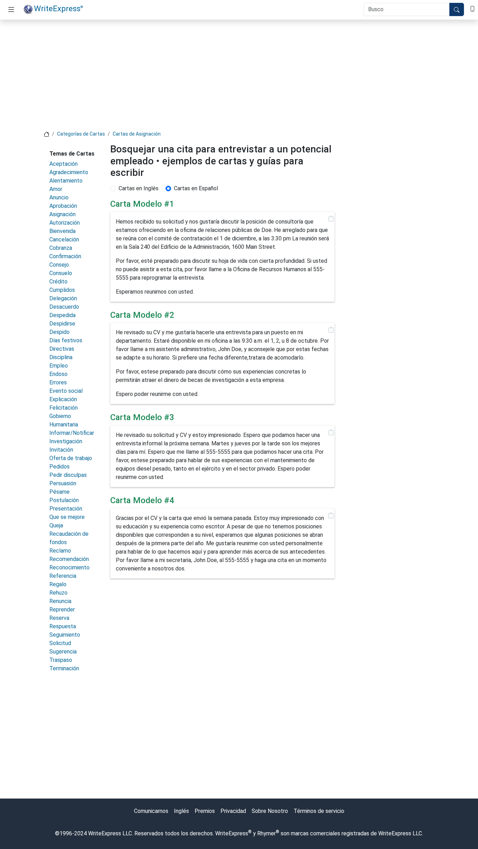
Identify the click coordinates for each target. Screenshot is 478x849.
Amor (55, 189)
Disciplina (60, 357)
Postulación (64, 500)
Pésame (59, 491)
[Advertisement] (239, 74)
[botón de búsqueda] (456, 9)
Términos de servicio (319, 811)
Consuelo (60, 273)
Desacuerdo (64, 306)
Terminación (64, 668)
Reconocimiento (69, 567)
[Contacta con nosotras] (472, 8)
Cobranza (60, 248)
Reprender (62, 609)
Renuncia (60, 601)
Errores (58, 382)
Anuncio (59, 197)
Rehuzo (58, 592)
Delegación (63, 298)
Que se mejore (67, 517)
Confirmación (65, 256)
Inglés (181, 811)
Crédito (58, 281)
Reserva (59, 618)
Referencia (62, 576)
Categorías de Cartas (81, 134)
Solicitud (60, 643)
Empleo (58, 365)
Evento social (66, 391)
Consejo (59, 264)
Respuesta (62, 626)
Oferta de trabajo (70, 458)
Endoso (58, 374)
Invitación (61, 449)
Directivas (61, 348)
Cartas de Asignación (137, 134)
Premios (205, 811)
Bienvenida (62, 231)
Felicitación (63, 407)
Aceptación (63, 163)
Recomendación (69, 559)
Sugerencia (63, 651)
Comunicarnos (151, 811)
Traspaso (60, 660)
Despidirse (62, 323)
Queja (56, 525)
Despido (59, 332)
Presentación (65, 508)
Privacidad (233, 811)
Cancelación (64, 239)
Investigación (65, 441)
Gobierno (60, 416)
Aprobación (63, 206)
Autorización (64, 222)
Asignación (62, 214)
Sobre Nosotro (270, 811)
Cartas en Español (196, 188)
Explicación (63, 399)
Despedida (62, 315)
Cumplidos (62, 290)
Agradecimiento (68, 172)
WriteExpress (58, 8)
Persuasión (62, 483)
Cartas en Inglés (139, 188)
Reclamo (60, 550)
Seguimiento (64, 634)
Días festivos (65, 340)
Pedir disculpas (68, 475)
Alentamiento (66, 180)
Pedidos (59, 466)
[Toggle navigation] (11, 10)
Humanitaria (63, 424)
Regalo (57, 584)
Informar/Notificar (71, 433)
